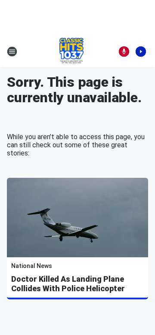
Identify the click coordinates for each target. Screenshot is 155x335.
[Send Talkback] (124, 51)
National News (31, 265)
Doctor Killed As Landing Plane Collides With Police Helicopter (68, 283)
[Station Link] (71, 51)
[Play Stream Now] (141, 51)
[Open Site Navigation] (12, 51)
